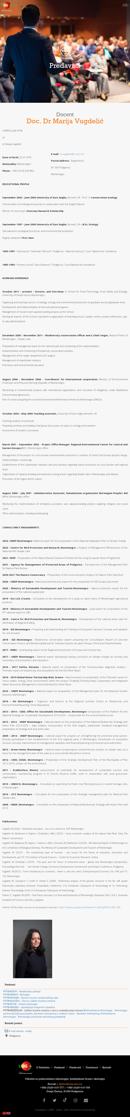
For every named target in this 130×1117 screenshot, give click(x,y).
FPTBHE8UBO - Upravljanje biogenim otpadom (29, 1007)
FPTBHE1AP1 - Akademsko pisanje (22, 991)
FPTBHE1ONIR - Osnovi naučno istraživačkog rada (30, 998)
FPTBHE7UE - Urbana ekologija (20, 1004)
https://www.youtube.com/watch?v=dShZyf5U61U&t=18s (89, 907)
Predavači (75, 1068)
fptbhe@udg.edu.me (70, 1084)
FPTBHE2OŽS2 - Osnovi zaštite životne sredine (29, 1001)
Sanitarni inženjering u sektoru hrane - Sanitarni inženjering (66, 1013)
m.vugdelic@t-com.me (72, 154)
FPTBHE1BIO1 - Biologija (16, 994)
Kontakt (106, 1068)
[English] (8, 1112)
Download (92, 1068)
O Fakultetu (43, 1068)
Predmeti (59, 1068)
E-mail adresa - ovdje (20, 1031)
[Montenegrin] (4, 1112)
